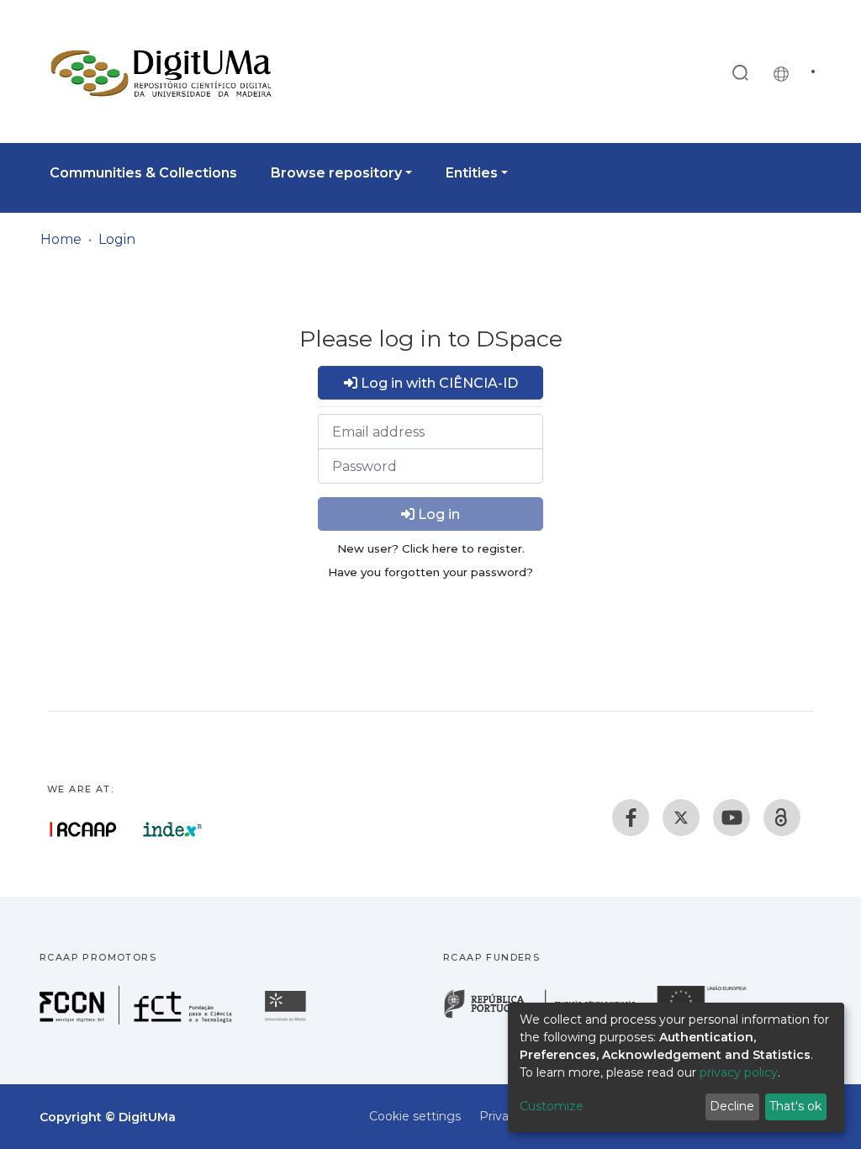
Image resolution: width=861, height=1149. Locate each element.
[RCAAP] (781, 817)
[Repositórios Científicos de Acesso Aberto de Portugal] (83, 829)
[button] (785, 71)
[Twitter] (681, 817)
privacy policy (739, 1072)
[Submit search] (740, 72)
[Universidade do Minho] (287, 1020)
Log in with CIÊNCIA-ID (437, 383)
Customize (552, 1106)
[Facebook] (630, 817)
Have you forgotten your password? (430, 572)
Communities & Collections (143, 173)
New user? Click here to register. (431, 548)
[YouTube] (731, 817)
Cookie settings (415, 1116)
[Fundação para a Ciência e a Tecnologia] (138, 1020)
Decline (732, 1106)
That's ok (795, 1106)
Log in (437, 514)
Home (61, 239)
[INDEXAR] (173, 829)
